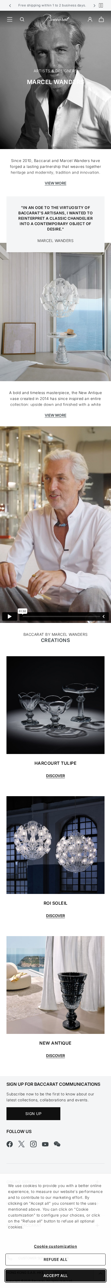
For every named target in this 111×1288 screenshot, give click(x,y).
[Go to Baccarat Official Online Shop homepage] (55, 19)
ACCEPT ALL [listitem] (55, 1275)
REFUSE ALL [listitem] (55, 1259)
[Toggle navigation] (9, 19)
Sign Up (33, 1113)
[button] (10, 5)
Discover (55, 775)
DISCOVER (55, 915)
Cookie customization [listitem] (55, 1246)
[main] (55, 543)
